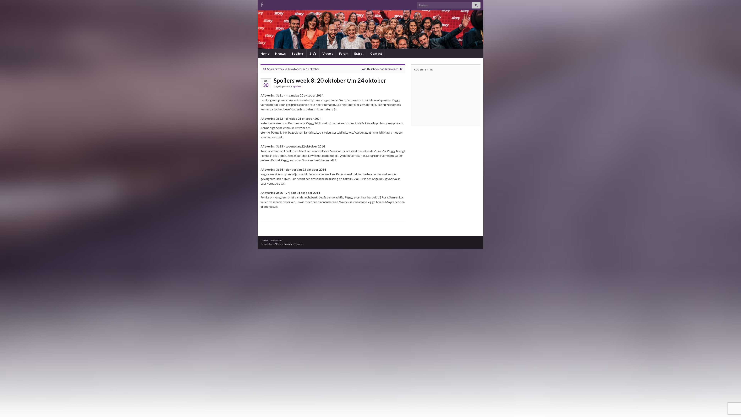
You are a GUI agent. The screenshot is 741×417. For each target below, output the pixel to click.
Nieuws (280, 53)
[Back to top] (732, 408)
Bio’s (313, 53)
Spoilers (298, 53)
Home (265, 53)
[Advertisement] (438, 98)
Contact (376, 53)
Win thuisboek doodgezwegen (380, 68)
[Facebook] (262, 4)
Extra (358, 53)
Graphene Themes (293, 243)
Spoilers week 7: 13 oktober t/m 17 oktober (293, 68)
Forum (343, 53)
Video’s (327, 53)
